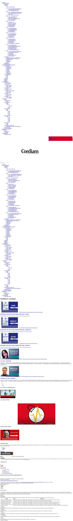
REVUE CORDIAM (5, 3)
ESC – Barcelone (9, 97)
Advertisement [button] (2, 514)
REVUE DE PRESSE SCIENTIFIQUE (8, 64)
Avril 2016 (8, 71)
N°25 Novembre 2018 (11, 39)
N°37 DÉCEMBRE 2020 (12, 28)
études (7, 101)
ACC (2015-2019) (7, 100)
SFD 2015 (8, 62)
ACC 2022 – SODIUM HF (5, 360)
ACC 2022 (23, 376)
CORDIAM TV (4, 81)
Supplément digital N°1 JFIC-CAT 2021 (12, 58)
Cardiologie (6, 79)
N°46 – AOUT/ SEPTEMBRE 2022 (14, 18)
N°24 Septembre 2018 (11, 40)
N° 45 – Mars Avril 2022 (12, 19)
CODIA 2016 (8, 61)
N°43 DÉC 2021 (11, 22)
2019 (7, 32)
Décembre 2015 (8, 73)
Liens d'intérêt (39, 482)
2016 (7, 50)
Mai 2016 (7, 70)
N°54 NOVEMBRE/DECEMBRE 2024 (14, 8)
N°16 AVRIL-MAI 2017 (12, 48)
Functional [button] (2, 506)
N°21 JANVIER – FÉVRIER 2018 (14, 43)
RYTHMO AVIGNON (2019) (9, 125)
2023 (7, 11)
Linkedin (3, 448)
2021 (7, 21)
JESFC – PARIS (9, 88)
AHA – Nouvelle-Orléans (10, 90)
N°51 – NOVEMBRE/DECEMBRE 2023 (15, 12)
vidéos (7, 110)
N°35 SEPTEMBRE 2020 (12, 30)
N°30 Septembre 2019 (11, 35)
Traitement (42, 376)
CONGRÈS (4, 98)
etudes (7, 123)
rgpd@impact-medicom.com (26, 459)
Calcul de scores (6, 131)
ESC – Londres (8, 94)
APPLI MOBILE (5, 133)
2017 (7, 44)
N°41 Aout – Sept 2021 (12, 23)
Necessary (3, 495)
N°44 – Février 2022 (11, 20)
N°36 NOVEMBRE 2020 (12, 29)
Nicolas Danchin (40, 312)
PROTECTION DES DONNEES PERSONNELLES (9, 480)
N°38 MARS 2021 (11, 26)
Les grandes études (7, 74)
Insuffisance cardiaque (33, 312)
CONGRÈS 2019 (7, 82)
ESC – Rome (8, 91)
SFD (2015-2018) (7, 127)
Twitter (3, 447)
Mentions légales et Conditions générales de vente (29, 482)
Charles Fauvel (31, 376)
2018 (7, 38)
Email (3, 449)
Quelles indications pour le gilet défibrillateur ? (13, 126)
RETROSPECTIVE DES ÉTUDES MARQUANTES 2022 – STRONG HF (15, 329)
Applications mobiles (7, 134)
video (7, 124)
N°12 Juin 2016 (10, 53)
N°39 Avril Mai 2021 (11, 25)
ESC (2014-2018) (7, 108)
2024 (7, 7)
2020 (7, 27)
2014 (7, 77)
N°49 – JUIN (10, 14)
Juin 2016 (7, 69)
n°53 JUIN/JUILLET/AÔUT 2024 (13, 9)
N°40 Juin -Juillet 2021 (12, 24)
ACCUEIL (4, 2)
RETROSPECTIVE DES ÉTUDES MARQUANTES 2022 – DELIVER (15, 345)
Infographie (28, 312)
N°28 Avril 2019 (11, 36)
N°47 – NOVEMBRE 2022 (12, 16)
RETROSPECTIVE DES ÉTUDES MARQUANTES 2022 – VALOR (14, 314)
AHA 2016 (8, 60)
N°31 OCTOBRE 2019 (12, 34)
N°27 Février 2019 (11, 37)
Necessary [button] (2, 494)
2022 (7, 15)
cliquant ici (54, 458)
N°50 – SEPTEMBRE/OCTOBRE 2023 (14, 13)
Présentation (6, 4)
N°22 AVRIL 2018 (11, 42)
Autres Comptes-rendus (8, 128)
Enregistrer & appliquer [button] (4, 520)
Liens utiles (6, 132)
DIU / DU (6, 130)
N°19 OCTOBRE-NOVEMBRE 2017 (14, 46)
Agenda (5, 99)
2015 (7, 76)
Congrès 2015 (6, 93)
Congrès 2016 (6, 89)
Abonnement (6, 63)
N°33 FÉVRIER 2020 (11, 31)
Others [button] (1, 517)
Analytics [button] (1, 511)
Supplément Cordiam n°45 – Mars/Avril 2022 (13, 57)
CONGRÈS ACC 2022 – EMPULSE (7, 378)
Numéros (5, 5)
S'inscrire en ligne (51, 138)
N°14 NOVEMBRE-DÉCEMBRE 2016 (14, 51)
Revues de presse (7, 65)
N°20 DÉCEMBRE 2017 (12, 45)
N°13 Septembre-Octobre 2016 (13, 52)
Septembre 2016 (8, 68)
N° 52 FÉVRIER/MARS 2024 (13, 10)
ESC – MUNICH (9, 85)
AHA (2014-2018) (7, 102)
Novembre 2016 (8, 66)
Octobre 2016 (8, 67)
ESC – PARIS (8, 83)
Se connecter (51, 140)
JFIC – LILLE (8, 87)
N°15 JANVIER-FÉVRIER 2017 (13, 49)
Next (3, 385)
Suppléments (6, 56)
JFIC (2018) (6, 122)
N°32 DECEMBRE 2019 (12, 33)
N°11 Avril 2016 (11, 54)
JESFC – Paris (8, 86)
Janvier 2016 (8, 72)
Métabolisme (6, 80)
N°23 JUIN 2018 (11, 41)
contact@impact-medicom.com (7, 473)
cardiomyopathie (23, 312)
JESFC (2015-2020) (7, 115)
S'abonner (50, 137)
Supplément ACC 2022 (12, 17)
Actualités (5, 78)
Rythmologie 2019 (9, 59)
